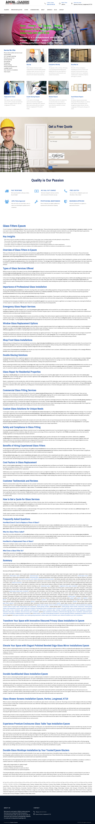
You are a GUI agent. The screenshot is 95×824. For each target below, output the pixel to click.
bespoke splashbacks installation (67, 604)
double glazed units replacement (28, 606)
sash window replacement (37, 579)
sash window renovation (24, 579)
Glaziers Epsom (14, 822)
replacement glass (34, 575)
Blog (55, 9)
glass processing (75, 608)
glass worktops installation (60, 610)
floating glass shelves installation (44, 608)
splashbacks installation (81, 613)
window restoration (49, 579)
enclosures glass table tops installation (26, 608)
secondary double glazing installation (50, 613)
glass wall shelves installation (44, 610)
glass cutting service (58, 608)
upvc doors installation (76, 615)
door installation (53, 615)
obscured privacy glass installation (29, 611)
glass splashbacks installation (28, 610)
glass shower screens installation (11, 610)
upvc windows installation (64, 615)
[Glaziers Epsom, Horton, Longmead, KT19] (18, 2)
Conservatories (34, 9)
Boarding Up (74, 64)
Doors (26, 9)
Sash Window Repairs (77, 97)
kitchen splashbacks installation (84, 610)
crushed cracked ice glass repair (11, 606)
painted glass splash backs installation (18, 591)
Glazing (29, 64)
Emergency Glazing (54, 64)
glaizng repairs (71, 610)
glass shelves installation (85, 608)
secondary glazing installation (67, 613)
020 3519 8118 (51, 4)
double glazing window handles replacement (73, 606)
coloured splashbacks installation (83, 604)
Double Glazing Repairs (33, 97)
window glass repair (14, 575)
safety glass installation (9, 613)
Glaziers (6, 9)
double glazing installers (43, 606)
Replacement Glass (9, 97)
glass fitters (6, 603)
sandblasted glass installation (22, 613)
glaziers (86, 598)
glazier (72, 598)
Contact (61, 9)
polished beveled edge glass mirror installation (70, 611)
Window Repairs (53, 97)
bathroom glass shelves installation (49, 604)
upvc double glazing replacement (33, 615)
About (43, 9)
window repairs (72, 596)
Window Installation (16, 9)
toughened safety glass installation (68, 586)
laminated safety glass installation (11, 611)
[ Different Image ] (53, 165)
